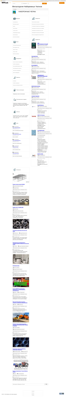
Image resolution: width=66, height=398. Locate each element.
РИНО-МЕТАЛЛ (35, 56)
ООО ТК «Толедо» (41, 115)
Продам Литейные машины (18, 269)
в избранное (3, 0)
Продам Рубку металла (23, 233)
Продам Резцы (20, 304)
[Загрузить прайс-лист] (48, 0)
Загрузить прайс (51, 0)
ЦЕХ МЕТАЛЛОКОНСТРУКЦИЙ (42, 44)
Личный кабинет (63, 0)
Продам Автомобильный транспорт (19, 329)
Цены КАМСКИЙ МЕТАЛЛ (16, 140)
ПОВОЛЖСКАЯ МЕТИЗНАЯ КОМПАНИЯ (42, 76)
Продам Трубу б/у (24, 351)
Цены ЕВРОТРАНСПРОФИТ (17, 134)
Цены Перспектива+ (16, 153)
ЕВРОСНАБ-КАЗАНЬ (36, 86)
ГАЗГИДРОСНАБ (40, 130)
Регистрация (57, 0)
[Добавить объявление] (40, 0)
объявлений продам (41, 135)
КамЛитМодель (40, 105)
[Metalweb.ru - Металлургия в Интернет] (5, 2)
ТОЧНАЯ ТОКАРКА (35, 96)
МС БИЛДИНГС (35, 65)
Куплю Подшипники (21, 292)
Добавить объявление (44, 0)
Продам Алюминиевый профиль (23, 246)
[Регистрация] (55, 0)
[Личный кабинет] (60, 0)
